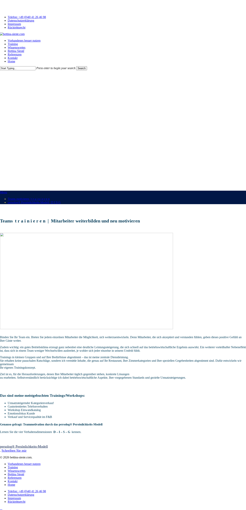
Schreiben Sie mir (14, 450)
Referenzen (15, 477)
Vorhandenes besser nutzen (24, 464)
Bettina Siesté (16, 474)
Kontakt (12, 481)
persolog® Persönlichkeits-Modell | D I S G (34, 202)
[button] (24, 446)
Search (82, 68)
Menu (3, 192)
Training (13, 467)
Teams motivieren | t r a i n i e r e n (29, 198)
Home (11, 484)
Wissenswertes (16, 470)
